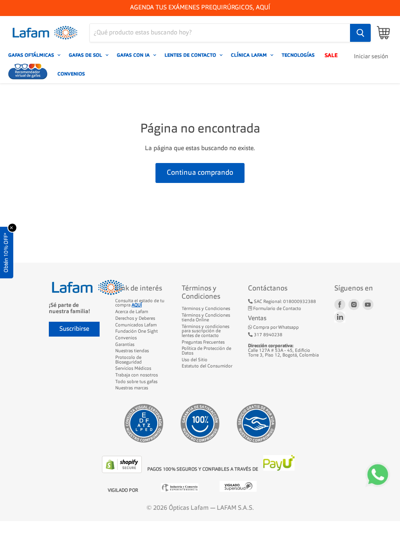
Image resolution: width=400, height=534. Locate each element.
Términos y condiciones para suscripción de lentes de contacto (205, 331)
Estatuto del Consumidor (207, 366)
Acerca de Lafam (131, 312)
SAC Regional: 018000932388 (284, 301)
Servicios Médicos (133, 368)
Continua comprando (200, 172)
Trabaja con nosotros (136, 375)
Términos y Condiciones (206, 308)
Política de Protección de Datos (206, 351)
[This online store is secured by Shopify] (122, 471)
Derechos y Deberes (135, 318)
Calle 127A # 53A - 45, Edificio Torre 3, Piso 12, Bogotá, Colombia (283, 350)
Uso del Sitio (194, 360)
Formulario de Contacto (276, 308)
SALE (331, 55)
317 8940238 (267, 335)
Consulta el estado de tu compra (139, 303)
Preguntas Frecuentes (203, 342)
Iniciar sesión (371, 57)
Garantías (124, 344)
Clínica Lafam (249, 55)
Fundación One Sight (136, 331)
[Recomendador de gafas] (27, 74)
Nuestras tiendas (132, 351)
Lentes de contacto (191, 55)
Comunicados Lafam (136, 325)
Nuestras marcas (131, 388)
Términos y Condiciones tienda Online (206, 318)
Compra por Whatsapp (275, 327)
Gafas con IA (134, 55)
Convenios (71, 74)
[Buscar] (360, 33)
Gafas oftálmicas (31, 55)
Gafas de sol (86, 55)
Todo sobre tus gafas (136, 382)
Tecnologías (298, 55)
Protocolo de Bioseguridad (128, 360)
